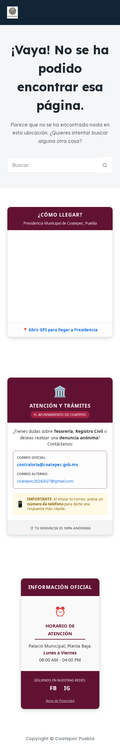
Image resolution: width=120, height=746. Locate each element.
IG (67, 688)
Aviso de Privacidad (60, 700)
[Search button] (105, 165)
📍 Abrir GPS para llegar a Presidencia (60, 330)
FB (53, 688)
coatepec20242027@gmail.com (45, 481)
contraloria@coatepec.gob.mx (47, 464)
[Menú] (110, 12)
